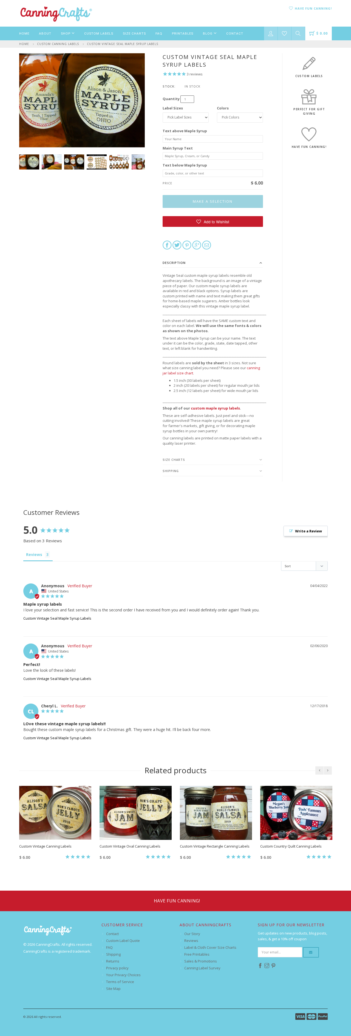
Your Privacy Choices (123, 974)
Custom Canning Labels (58, 44)
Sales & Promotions (200, 961)
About (45, 33)
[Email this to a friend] (206, 244)
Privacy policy (117, 968)
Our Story (192, 933)
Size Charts (134, 33)
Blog (208, 33)
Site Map (113, 988)
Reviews (191, 940)
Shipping (171, 471)
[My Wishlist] (284, 33)
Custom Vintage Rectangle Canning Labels (215, 846)
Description (174, 263)
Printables (182, 33)
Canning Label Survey (202, 968)
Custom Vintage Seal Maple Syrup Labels (122, 44)
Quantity (171, 98)
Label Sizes (173, 108)
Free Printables (197, 954)
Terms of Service (120, 981)
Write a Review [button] (308, 531)
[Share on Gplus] (196, 244)
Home (24, 33)
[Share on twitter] (177, 244)
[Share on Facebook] (167, 244)
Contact (234, 33)
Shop (66, 33)
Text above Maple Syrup (185, 130)
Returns (112, 961)
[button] (213, 221)
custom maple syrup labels (215, 408)
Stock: (169, 86)
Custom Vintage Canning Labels (45, 846)
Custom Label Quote (123, 940)
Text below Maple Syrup (185, 165)
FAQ (158, 33)
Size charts (174, 460)
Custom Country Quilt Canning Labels (291, 846)
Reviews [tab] (34, 554)
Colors (223, 108)
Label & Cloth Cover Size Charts (210, 947)
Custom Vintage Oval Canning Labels (130, 846)
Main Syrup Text (178, 148)
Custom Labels (98, 33)
